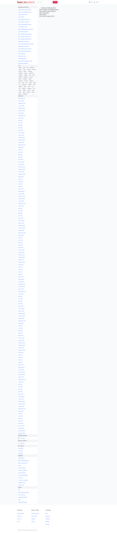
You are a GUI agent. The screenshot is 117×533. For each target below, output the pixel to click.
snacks (29, 90)
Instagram (48, 518)
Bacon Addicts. (26, 530)
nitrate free (24, 84)
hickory (30, 78)
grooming (25, 78)
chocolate (30, 71)
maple (35, 82)
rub (32, 86)
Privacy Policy (34, 516)
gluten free (26, 77)
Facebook (48, 516)
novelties (29, 84)
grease (20, 78)
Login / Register (20, 513)
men (19, 84)
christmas (20, 73)
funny (34, 75)
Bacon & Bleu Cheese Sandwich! (48, 11)
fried (30, 75)
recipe (25, 86)
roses (29, 86)
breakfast (31, 67)
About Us (19, 518)
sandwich (24, 88)
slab (34, 88)
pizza (34, 84)
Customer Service (35, 513)
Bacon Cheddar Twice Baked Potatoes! (49, 9)
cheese (20, 71)
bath (24, 67)
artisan (20, 67)
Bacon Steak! (43, 14)
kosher (30, 82)
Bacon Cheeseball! (44, 13)
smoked (24, 90)
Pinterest (47, 521)
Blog (46, 513)
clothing (25, 73)
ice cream (26, 80)
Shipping (33, 518)
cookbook (20, 75)
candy (24, 69)
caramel (28, 69)
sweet (24, 92)
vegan (20, 94)
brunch (20, 69)
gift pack (20, 77)
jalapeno (31, 80)
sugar (20, 92)
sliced (20, 90)
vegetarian (25, 94)
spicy (33, 90)
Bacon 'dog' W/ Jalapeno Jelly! (47, 16)
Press (18, 521)
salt (19, 88)
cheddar (33, 69)
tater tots (28, 92)
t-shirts (33, 92)
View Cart (19, 516)
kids (26, 82)
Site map (47, 524)
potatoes (20, 86)
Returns (33, 521)
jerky (23, 82)
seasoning (29, 88)
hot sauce (20, 80)
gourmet (31, 77)
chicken (24, 71)
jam (19, 82)
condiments (31, 73)
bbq (27, 67)
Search (55, 2)
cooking (25, 75)
